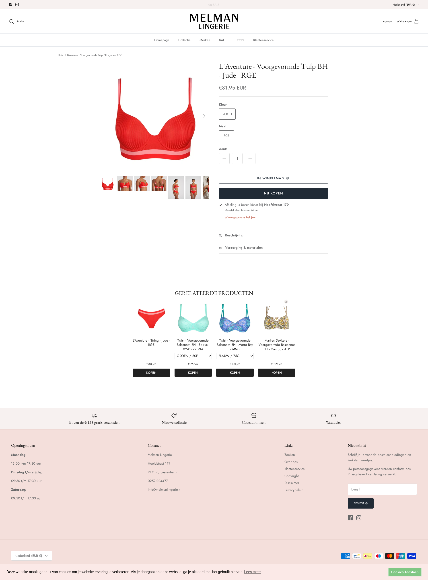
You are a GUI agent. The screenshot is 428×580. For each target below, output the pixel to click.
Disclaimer (291, 482)
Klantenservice (263, 40)
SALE (222, 40)
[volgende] (204, 116)
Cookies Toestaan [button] (405, 572)
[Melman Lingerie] (214, 21)
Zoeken (289, 454)
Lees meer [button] (252, 572)
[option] (154, 116)
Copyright (291, 476)
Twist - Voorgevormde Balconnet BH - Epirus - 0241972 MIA (193, 345)
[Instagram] (17, 4)
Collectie (184, 40)
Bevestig (361, 503)
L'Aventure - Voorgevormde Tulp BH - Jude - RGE (94, 55)
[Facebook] (10, 4)
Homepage (161, 40)
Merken (205, 40)
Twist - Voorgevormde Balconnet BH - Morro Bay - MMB (235, 345)
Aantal (223, 149)
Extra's (239, 40)
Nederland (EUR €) (404, 5)
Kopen (151, 372)
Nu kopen (273, 193)
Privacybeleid (294, 490)
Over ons (291, 461)
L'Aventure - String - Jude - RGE (151, 342)
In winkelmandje (273, 178)
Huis (60, 55)
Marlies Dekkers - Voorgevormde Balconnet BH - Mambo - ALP (277, 345)
